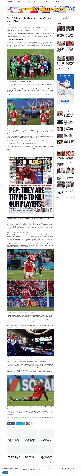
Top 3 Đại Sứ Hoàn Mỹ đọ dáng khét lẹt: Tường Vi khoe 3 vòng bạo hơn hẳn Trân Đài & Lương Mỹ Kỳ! (70, 65)
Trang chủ (9, 15)
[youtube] (68, 469)
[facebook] (62, 469)
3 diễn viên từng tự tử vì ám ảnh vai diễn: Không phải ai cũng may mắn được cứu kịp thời (69, 142)
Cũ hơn (51, 462)
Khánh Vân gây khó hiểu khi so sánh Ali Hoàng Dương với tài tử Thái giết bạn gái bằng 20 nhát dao (61, 176)
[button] (71, 2)
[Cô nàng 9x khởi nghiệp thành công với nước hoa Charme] (14, 433)
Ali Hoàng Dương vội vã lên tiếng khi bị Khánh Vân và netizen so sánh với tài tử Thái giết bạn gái (70, 160)
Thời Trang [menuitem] (48, 1)
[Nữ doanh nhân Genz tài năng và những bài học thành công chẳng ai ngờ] (30, 433)
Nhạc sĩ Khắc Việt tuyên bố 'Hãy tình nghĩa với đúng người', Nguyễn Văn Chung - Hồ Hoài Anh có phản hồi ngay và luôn (69, 114)
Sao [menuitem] (54, 1)
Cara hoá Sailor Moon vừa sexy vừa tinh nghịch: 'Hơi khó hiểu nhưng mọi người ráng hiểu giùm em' (69, 35)
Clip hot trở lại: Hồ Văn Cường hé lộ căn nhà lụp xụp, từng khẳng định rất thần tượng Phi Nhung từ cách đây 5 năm (60, 66)
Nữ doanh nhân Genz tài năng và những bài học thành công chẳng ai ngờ (30, 440)
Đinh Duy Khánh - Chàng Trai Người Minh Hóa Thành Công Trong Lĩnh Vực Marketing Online (68, 129)
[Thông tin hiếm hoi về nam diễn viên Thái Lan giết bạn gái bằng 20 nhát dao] (70, 170)
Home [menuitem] (15, 1)
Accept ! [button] (5, 472)
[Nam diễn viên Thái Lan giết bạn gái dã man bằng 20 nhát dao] (70, 184)
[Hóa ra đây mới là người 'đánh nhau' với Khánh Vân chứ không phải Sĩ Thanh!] (61, 43)
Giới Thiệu (64, 474)
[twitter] (65, 469)
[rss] (74, 469)
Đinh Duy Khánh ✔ (41, 474)
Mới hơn (9, 462)
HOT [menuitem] (19, 1)
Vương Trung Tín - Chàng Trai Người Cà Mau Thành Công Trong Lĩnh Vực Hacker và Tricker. (69, 122)
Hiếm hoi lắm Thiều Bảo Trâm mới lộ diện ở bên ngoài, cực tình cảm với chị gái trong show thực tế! (69, 51)
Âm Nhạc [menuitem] (42, 1)
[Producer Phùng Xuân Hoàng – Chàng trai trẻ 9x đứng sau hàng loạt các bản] (46, 449)
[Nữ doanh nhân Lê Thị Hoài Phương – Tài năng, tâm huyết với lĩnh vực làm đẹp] (30, 449)
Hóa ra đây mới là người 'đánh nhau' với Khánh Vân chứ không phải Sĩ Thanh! (60, 49)
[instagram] (71, 469)
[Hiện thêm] (32, 423)
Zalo (74, 474)
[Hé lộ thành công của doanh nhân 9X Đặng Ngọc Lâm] (46, 433)
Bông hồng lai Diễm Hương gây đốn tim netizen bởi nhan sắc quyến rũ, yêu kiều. (68, 136)
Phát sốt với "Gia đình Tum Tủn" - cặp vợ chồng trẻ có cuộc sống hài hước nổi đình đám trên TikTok (14, 456)
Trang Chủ (58, 474)
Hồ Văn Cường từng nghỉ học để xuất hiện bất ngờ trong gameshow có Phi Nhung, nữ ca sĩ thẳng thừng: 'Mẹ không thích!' (60, 35)
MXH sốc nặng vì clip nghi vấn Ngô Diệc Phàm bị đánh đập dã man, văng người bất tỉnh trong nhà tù (61, 190)
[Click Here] (41, 12)
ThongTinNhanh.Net (6, 469)
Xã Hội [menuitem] (24, 1)
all (12, 15)
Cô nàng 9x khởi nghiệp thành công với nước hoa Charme (14, 440)
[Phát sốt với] (14, 449)
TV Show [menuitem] (58, 1)
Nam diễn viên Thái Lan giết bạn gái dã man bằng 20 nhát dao (69, 189)
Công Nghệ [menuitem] (36, 1)
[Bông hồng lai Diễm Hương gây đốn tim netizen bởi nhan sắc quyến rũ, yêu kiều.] (60, 136)
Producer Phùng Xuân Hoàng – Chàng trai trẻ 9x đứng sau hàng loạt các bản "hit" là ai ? (46, 456)
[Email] (29, 423)
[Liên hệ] (65, 104)
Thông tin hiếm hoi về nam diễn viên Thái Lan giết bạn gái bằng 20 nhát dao (70, 176)
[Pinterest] (27, 423)
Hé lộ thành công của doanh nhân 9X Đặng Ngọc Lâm (46, 440)
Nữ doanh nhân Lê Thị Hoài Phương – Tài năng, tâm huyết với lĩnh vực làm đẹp (30, 456)
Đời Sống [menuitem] (30, 1)
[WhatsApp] (24, 423)
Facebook (69, 474)
